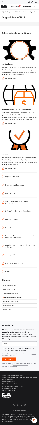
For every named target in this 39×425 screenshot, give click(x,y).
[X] (21, 405)
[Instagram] (17, 405)
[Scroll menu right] (37, 6)
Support (9, 12)
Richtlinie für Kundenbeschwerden (12, 386)
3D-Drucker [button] (15, 6)
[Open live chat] (34, 420)
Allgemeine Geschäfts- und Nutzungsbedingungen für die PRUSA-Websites (19, 378)
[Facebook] (13, 405)
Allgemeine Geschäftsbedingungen (12, 375)
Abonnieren (9, 359)
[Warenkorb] (36, 1)
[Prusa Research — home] (4, 6)
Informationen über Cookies (10, 384)
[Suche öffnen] (28, 1)
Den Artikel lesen (10, 78)
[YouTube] (25, 405)
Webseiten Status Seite (9, 388)
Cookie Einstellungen (8, 390)
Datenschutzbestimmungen (20, 365)
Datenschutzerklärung (8, 381)
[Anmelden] (32, 1)
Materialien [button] (27, 6)
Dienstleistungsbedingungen (9, 366)
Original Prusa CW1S (20, 12)
